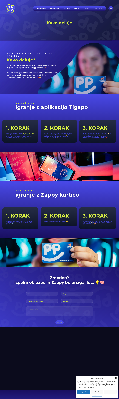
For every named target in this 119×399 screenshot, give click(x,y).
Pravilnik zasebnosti (97, 396)
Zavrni (97, 392)
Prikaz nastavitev (110, 392)
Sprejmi (84, 392)
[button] (116, 378)
